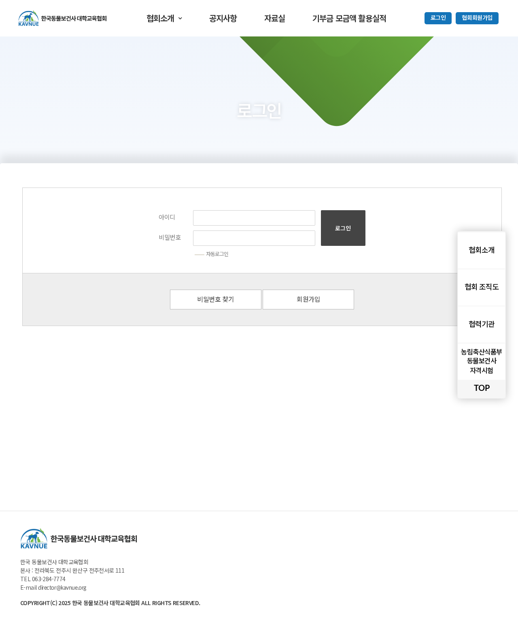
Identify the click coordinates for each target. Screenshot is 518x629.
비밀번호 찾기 (215, 299)
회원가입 (308, 299)
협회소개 (160, 18)
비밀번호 (169, 238)
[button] (438, 18)
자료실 (274, 18)
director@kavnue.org (62, 588)
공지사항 (223, 18)
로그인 (343, 228)
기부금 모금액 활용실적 (349, 18)
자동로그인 (217, 254)
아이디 (167, 218)
